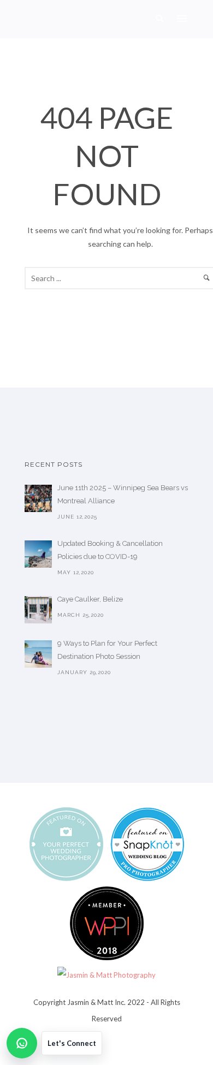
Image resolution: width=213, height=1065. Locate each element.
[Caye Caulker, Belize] (38, 609)
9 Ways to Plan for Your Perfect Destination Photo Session (107, 650)
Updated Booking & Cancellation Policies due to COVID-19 (110, 550)
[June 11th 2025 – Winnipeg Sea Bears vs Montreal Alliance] (38, 498)
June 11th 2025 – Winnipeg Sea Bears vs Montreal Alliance (122, 494)
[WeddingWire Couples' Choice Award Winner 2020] (106, 973)
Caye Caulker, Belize (90, 599)
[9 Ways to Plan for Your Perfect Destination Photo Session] (38, 654)
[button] (54, 1043)
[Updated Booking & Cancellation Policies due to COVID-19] (38, 554)
